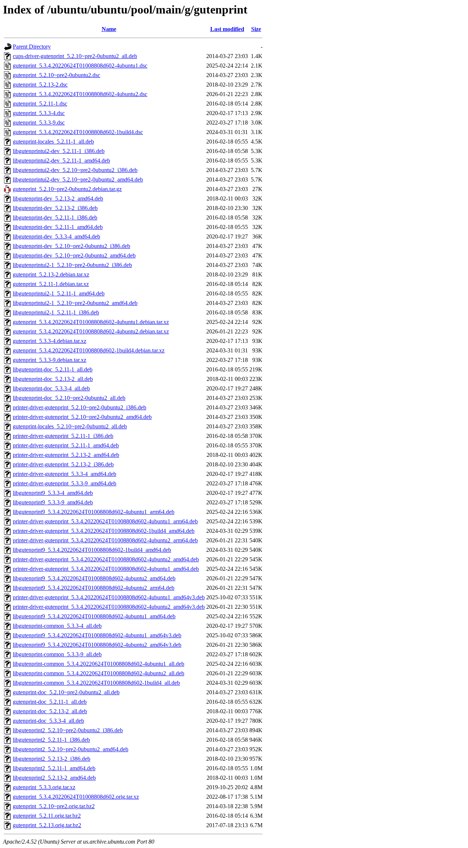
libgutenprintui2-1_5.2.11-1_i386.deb (56, 312)
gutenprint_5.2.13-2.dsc (40, 84)
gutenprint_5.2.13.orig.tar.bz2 (47, 825)
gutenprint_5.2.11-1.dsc (40, 103)
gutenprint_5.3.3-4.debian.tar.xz (49, 341)
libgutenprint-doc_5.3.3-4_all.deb (51, 388)
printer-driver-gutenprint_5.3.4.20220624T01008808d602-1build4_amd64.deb (104, 531)
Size (256, 29)
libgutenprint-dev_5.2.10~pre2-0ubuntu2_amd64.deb (74, 255)
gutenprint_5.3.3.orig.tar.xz (44, 787)
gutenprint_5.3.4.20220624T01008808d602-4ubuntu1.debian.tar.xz (91, 322)
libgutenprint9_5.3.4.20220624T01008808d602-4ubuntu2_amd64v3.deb (97, 645)
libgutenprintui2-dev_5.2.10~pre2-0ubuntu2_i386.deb (75, 170)
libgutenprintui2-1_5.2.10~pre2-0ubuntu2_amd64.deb (75, 303)
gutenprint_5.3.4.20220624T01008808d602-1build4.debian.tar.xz (89, 350)
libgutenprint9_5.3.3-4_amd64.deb (53, 493)
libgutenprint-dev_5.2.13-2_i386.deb (55, 208)
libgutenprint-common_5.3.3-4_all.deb (57, 626)
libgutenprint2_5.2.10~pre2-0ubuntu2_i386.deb (68, 730)
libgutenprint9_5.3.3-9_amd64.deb (53, 502)
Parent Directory (32, 46)
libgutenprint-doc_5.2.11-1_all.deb (53, 369)
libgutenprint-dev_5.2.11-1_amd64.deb (58, 227)
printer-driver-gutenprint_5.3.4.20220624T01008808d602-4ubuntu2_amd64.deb (106, 559)
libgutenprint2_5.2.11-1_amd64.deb (54, 768)
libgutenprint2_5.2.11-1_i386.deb (51, 740)
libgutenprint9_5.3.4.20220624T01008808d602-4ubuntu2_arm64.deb (93, 588)
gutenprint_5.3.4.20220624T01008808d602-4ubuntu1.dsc (80, 65)
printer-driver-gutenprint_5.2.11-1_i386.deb (63, 436)
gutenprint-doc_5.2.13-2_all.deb (50, 711)
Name (109, 29)
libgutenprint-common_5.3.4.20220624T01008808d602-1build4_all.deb (96, 683)
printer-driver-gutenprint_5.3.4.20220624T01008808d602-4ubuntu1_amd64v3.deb (109, 597)
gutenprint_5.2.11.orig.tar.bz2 (47, 816)
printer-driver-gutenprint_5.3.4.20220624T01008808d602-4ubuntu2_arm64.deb (105, 540)
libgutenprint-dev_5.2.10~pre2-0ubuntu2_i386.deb (71, 246)
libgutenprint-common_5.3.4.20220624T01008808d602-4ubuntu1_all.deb (98, 664)
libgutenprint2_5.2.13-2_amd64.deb (54, 778)
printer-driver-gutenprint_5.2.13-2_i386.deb (63, 464)
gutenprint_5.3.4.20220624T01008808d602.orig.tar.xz (76, 797)
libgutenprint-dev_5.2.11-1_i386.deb (55, 217)
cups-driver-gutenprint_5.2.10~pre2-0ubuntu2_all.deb (75, 56)
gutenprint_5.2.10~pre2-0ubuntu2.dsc (56, 75)
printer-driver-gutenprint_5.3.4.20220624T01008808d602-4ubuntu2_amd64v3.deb (109, 607)
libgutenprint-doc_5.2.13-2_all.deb (53, 379)
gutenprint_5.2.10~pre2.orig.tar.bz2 (54, 806)
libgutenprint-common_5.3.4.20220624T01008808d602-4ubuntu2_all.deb (98, 673)
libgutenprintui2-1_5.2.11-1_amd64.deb (59, 293)
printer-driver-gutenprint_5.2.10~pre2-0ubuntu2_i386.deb (79, 407)
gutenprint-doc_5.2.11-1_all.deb (50, 702)
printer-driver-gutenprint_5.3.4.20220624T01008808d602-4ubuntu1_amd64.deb (106, 569)
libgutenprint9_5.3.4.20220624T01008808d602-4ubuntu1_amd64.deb (94, 616)
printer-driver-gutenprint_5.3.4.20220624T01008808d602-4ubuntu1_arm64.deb (105, 521)
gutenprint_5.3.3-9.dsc (39, 122)
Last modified (227, 29)
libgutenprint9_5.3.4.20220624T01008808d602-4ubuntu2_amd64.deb (94, 578)
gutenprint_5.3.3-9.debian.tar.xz (49, 360)
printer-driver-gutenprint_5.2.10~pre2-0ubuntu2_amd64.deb (82, 417)
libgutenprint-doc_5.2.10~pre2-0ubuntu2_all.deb (69, 398)
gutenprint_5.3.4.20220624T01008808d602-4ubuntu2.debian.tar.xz (91, 331)
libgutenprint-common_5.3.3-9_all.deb (57, 654)
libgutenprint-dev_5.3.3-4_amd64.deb (56, 236)
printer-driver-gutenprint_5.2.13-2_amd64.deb (66, 455)
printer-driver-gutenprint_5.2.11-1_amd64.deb (66, 445)
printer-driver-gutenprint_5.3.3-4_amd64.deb (64, 474)
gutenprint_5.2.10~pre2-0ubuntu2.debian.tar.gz (67, 189)
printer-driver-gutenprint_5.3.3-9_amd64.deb (64, 483)
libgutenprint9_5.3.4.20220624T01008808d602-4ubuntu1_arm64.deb (93, 512)
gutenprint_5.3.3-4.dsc (39, 113)
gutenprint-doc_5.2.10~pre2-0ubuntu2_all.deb (66, 692)
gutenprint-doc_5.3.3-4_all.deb (48, 721)
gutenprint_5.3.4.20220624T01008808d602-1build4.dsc (78, 132)
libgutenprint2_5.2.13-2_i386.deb (51, 759)
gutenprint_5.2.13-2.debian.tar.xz (51, 274)
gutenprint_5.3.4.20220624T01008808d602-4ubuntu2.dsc (80, 94)
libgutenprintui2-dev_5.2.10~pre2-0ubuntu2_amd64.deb (78, 179)
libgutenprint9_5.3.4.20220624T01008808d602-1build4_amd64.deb (92, 550)
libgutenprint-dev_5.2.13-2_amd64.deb (58, 198)
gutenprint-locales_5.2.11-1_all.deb (53, 141)
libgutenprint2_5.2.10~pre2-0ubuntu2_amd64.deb (70, 749)
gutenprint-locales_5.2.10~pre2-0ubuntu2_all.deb (70, 426)
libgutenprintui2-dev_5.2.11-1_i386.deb (59, 151)
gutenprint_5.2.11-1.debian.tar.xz (51, 284)
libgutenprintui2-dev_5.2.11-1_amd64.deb (61, 160)
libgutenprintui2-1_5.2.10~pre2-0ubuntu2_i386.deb (72, 265)
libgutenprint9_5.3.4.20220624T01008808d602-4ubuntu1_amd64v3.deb (97, 635)
